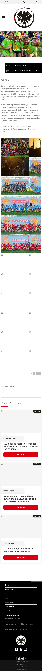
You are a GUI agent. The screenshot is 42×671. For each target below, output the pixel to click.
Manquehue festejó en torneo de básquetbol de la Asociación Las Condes (21, 446)
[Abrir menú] (3, 17)
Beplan (24, 669)
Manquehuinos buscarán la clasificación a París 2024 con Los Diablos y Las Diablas (20, 499)
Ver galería (21, 455)
